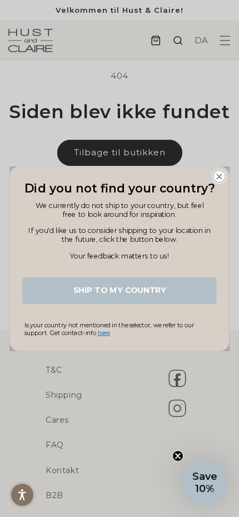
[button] (22, 494)
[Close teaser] (177, 456)
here (104, 332)
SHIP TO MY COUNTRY (119, 290)
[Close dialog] (219, 176)
